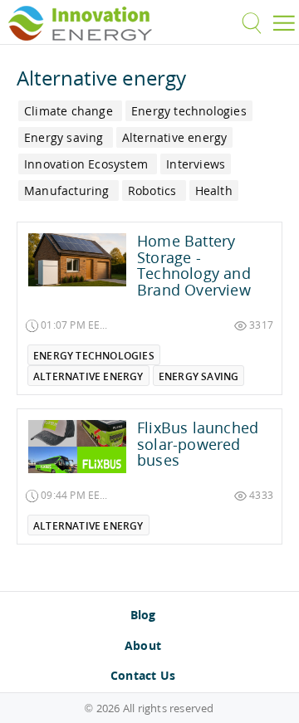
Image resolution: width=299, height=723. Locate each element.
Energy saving (199, 376)
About (143, 645)
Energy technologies (93, 356)
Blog (143, 615)
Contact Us (142, 675)
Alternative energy (88, 376)
